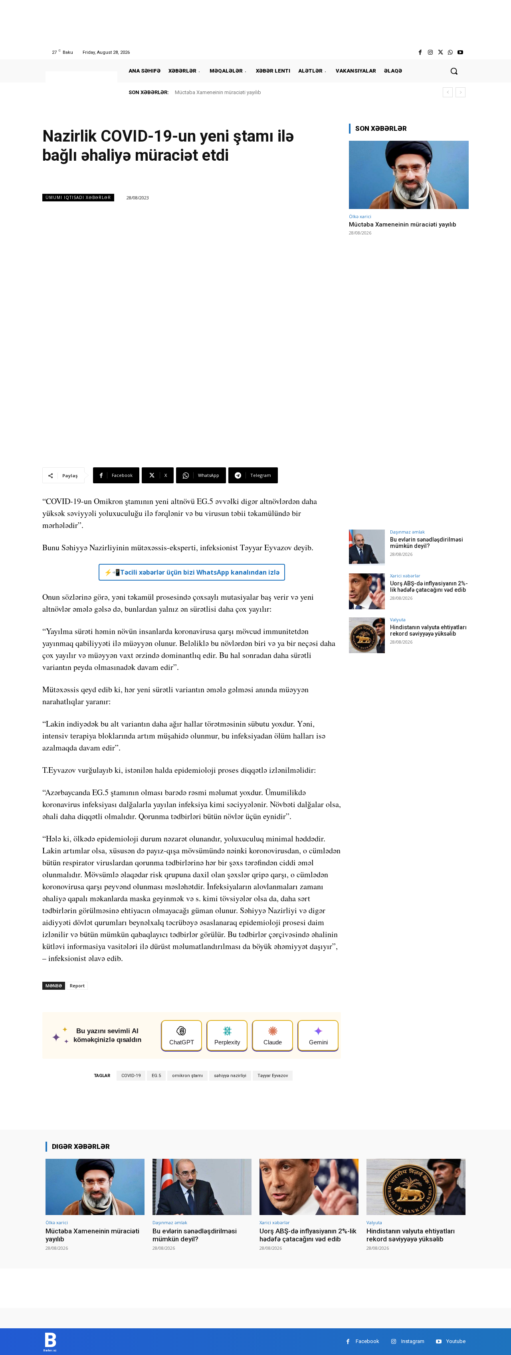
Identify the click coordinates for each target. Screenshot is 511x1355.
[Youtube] (460, 52)
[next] (460, 92)
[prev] (448, 92)
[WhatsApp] (451, 52)
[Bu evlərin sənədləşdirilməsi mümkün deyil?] (367, 547)
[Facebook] (420, 52)
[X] (440, 52)
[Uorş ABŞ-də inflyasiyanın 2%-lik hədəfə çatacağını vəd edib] (367, 591)
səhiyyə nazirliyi (230, 1075)
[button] (453, 71)
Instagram (412, 1341)
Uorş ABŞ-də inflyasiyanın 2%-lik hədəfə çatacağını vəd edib (429, 586)
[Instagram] (430, 52)
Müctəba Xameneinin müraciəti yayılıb (218, 92)
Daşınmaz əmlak (407, 532)
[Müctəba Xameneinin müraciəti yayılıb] (409, 175)
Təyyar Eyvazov (272, 1075)
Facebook (367, 1341)
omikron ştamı (187, 1075)
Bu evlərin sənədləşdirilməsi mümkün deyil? (426, 542)
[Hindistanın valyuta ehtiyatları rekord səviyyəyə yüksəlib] (367, 635)
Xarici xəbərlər (405, 575)
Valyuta (398, 619)
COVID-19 (131, 1075)
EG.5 (156, 1075)
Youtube (455, 1341)
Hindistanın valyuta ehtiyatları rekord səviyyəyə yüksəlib (428, 630)
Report (77, 986)
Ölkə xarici (360, 216)
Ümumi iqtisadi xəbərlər (78, 197)
